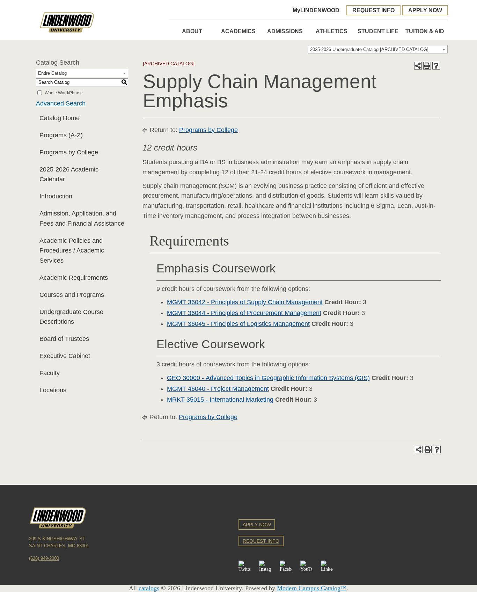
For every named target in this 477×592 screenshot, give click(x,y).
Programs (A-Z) (61, 135)
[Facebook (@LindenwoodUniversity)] (286, 566)
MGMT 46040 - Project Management (218, 388)
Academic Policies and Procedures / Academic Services (71, 250)
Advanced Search (61, 103)
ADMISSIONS (285, 31)
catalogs (149, 588)
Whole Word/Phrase (64, 92)
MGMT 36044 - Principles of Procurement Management (244, 312)
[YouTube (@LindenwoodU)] (306, 566)
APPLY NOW (425, 10)
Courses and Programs (71, 294)
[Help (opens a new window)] (436, 66)
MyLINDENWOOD (316, 10)
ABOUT (192, 31)
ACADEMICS (238, 31)
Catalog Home (59, 118)
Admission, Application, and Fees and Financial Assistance (81, 218)
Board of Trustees (64, 338)
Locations (52, 390)
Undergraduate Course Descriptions (71, 317)
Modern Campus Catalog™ (312, 588)
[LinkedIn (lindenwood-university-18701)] (327, 566)
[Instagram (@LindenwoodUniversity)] (265, 566)
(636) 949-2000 (44, 558)
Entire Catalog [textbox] (52, 73)
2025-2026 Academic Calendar (68, 174)
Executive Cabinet (64, 355)
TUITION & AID (424, 31)
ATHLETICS (331, 31)
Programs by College (68, 152)
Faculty (49, 373)
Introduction (55, 196)
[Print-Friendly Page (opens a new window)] (427, 66)
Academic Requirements (73, 277)
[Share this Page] (418, 66)
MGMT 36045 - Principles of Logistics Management (238, 323)
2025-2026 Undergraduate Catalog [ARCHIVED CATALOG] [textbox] (369, 49)
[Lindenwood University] (99, 22)
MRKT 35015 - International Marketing (220, 399)
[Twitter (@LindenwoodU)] (244, 566)
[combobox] (378, 49)
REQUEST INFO (373, 10)
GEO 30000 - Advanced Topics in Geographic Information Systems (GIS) (268, 377)
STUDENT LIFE (378, 31)
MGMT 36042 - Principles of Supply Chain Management (245, 302)
